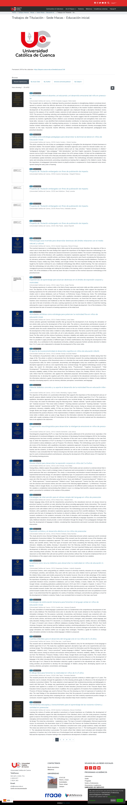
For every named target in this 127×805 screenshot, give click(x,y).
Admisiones (88, 776)
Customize (92, 800)
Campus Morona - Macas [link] (26, 13)
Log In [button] (113, 3)
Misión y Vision (64, 780)
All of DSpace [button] (70, 9)
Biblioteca (89, 9)
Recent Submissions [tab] (20, 82)
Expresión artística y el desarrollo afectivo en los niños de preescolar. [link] (58, 531)
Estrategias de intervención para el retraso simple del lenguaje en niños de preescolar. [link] (65, 497)
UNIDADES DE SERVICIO (94, 787)
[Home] (16, 9)
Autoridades (63, 782)
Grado (87, 779)
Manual (112, 9)
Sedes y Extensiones (91, 783)
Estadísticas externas (101, 9)
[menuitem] (70, 9)
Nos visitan (66, 803)
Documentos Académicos (93, 785)
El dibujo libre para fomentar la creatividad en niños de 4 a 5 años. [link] (57, 673)
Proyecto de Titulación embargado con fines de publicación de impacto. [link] (59, 171)
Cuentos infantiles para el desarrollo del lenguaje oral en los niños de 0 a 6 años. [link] (63, 639)
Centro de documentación (19, 789)
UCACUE (62, 778)
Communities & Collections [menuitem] (54, 9)
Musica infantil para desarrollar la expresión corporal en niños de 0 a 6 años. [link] (61, 463)
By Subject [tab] (78, 82)
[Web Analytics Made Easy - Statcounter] (60, 803)
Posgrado (88, 781)
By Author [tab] (47, 82)
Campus (61, 786)
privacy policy (112, 796)
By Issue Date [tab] (35, 82)
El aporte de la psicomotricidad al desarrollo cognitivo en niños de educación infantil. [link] (64, 351)
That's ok (120, 800)
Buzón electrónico (53, 767)
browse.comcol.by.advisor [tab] (62, 82)
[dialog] (106, 796)
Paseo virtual (63, 784)
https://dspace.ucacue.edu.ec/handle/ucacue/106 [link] (49, 70)
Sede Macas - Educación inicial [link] (46, 13)
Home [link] (14, 13)
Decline (113, 800)
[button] (108, 3)
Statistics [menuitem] (81, 9)
